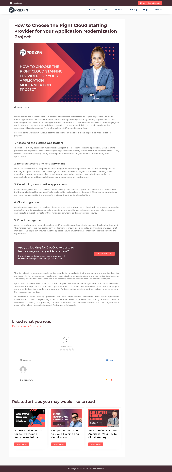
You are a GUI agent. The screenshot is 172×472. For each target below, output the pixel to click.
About (104, 9)
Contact (158, 9)
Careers (118, 9)
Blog (145, 9)
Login (110, 360)
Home (92, 9)
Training (132, 9)
